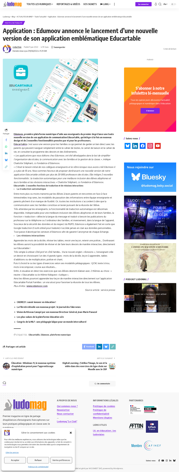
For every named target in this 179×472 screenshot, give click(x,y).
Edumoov (18, 134)
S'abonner (150, 111)
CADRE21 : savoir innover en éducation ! (36, 302)
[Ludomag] (12, 4)
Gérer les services (12, 452)
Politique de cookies (104, 406)
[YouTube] (163, 460)
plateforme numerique (60, 335)
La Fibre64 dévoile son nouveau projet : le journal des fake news (49, 307)
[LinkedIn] (170, 460)
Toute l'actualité (13, 23)
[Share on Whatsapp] (6, 146)
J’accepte (150, 302)
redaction (17, 47)
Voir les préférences (61, 460)
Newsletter (63, 410)
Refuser (38, 460)
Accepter (15, 460)
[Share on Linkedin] (6, 153)
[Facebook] (159, 460)
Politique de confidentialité (38, 467)
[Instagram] (166, 460)
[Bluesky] (174, 460)
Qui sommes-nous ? (67, 406)
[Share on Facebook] (6, 140)
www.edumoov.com (37, 286)
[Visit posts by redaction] (7, 49)
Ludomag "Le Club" (67, 421)
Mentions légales (102, 417)
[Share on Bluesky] (6, 160)
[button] (70, 432)
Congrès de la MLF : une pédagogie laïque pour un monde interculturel (51, 321)
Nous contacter (65, 413)
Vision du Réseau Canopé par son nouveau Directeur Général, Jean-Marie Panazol (57, 312)
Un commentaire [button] (103, 384)
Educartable (20, 144)
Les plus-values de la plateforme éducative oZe (40, 317)
